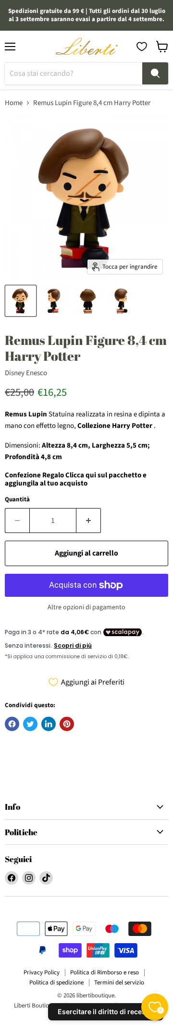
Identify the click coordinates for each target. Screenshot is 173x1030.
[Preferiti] (142, 46)
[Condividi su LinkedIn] (48, 724)
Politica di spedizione (56, 982)
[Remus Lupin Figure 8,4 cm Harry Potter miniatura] (20, 300)
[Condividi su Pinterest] (67, 724)
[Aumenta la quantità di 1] (88, 520)
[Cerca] (155, 73)
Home (14, 103)
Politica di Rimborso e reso (104, 972)
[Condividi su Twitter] (30, 724)
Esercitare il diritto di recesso (106, 1011)
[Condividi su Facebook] (12, 724)
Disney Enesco (26, 373)
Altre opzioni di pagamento (86, 607)
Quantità (17, 499)
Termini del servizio (119, 982)
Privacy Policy (42, 972)
